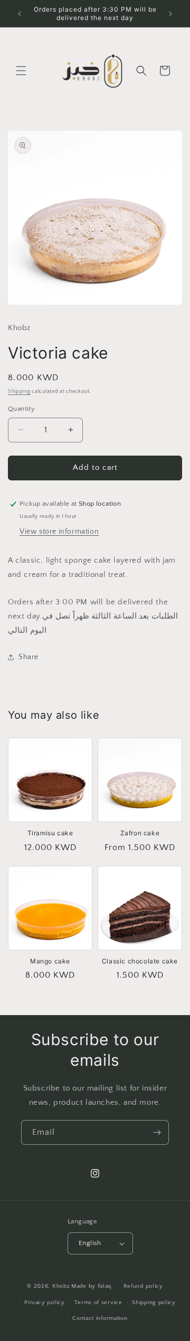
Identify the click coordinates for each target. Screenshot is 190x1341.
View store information (59, 531)
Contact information (99, 1318)
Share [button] (28, 657)
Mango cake (50, 961)
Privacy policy (44, 1302)
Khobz (61, 1286)
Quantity (21, 408)
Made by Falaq (91, 1286)
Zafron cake (140, 833)
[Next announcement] (170, 13)
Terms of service (98, 1302)
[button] (21, 70)
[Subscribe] (156, 1132)
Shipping (19, 391)
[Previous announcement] (19, 13)
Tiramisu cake (50, 833)
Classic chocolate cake (140, 961)
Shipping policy (154, 1302)
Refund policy (143, 1286)
